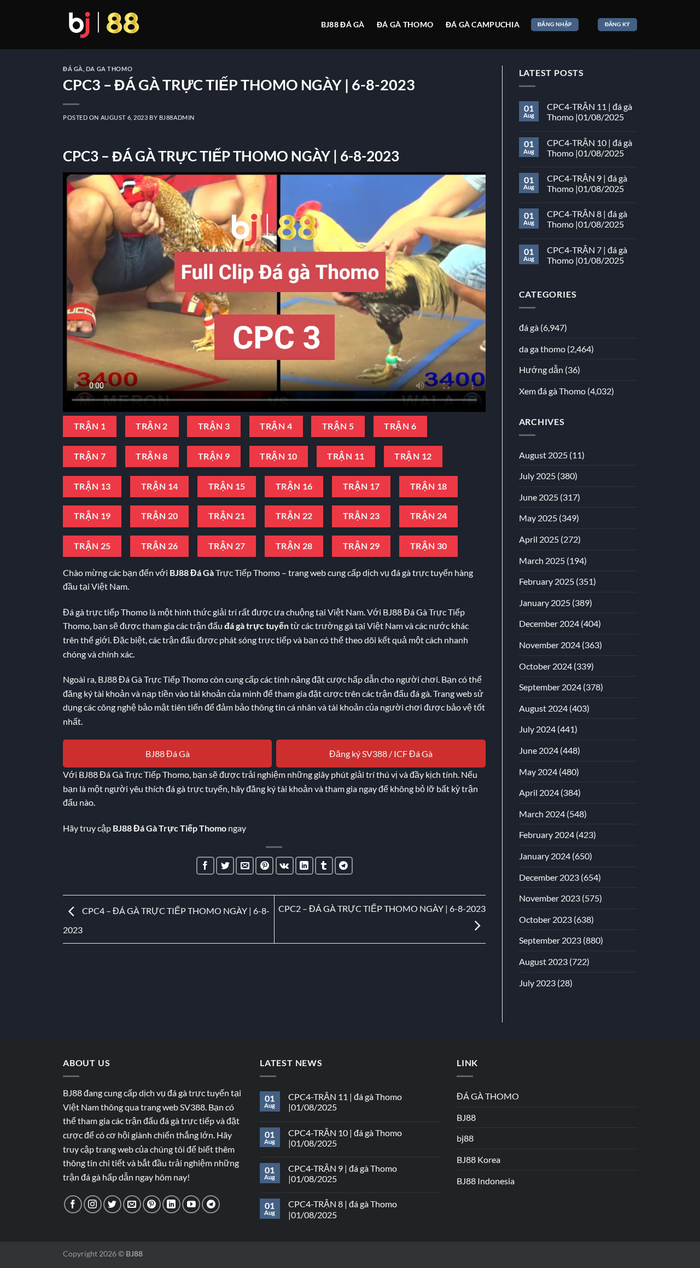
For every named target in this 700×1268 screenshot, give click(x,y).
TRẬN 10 (278, 456)
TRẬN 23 (361, 516)
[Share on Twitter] (225, 866)
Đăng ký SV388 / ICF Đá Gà (381, 753)
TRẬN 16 (294, 486)
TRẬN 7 (90, 456)
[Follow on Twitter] (112, 1204)
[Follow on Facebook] (73, 1204)
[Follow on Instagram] (93, 1204)
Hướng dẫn (541, 369)
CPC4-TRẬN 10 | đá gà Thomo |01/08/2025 (589, 147)
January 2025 (544, 602)
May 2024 (538, 771)
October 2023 (545, 919)
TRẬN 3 (214, 426)
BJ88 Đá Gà (167, 753)
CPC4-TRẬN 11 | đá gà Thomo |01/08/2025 (589, 111)
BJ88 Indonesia (486, 1181)
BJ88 (466, 1117)
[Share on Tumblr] (324, 866)
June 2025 (538, 497)
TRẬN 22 (294, 516)
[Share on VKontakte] (285, 866)
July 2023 (537, 983)
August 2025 (543, 455)
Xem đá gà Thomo (552, 391)
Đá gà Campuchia (483, 24)
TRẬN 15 (227, 486)
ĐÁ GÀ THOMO (488, 1096)
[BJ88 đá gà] (104, 24)
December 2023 (549, 877)
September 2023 (550, 940)
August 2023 (543, 961)
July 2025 (537, 475)
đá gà (73, 68)
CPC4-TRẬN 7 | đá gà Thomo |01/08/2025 (587, 255)
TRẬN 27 (227, 546)
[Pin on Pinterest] (264, 866)
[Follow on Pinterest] (152, 1204)
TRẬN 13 (92, 486)
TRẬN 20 (159, 516)
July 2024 (537, 729)
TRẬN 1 (90, 426)
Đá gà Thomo (405, 24)
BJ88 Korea (478, 1159)
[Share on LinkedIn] (304, 866)
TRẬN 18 (428, 486)
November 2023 (549, 898)
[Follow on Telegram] (211, 1204)
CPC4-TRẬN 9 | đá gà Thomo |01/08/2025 (587, 183)
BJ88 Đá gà (343, 24)
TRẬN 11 (345, 456)
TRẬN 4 (276, 426)
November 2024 (549, 644)
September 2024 (550, 687)
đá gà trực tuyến (256, 625)
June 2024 (538, 750)
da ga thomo (109, 68)
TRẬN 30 (428, 546)
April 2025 (539, 539)
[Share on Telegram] (344, 866)
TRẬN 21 (227, 516)
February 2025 (546, 581)
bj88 (465, 1138)
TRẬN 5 (338, 426)
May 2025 (538, 518)
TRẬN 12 (412, 456)
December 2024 (549, 623)
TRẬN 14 (159, 486)
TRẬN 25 (92, 546)
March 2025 (542, 560)
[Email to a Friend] (245, 866)
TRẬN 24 (428, 516)
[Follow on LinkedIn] (171, 1204)
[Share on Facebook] (205, 866)
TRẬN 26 (159, 546)
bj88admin (177, 117)
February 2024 (546, 834)
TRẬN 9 (214, 456)
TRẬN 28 (294, 546)
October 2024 (545, 666)
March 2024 (542, 814)
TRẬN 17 (361, 486)
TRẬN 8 (152, 456)
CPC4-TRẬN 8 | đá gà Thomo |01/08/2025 (587, 218)
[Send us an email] (132, 1204)
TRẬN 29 (361, 546)
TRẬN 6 (400, 426)
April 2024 (539, 792)
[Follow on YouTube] (191, 1204)
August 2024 (543, 708)
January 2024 (544, 856)
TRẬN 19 (92, 516)
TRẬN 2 (152, 426)
